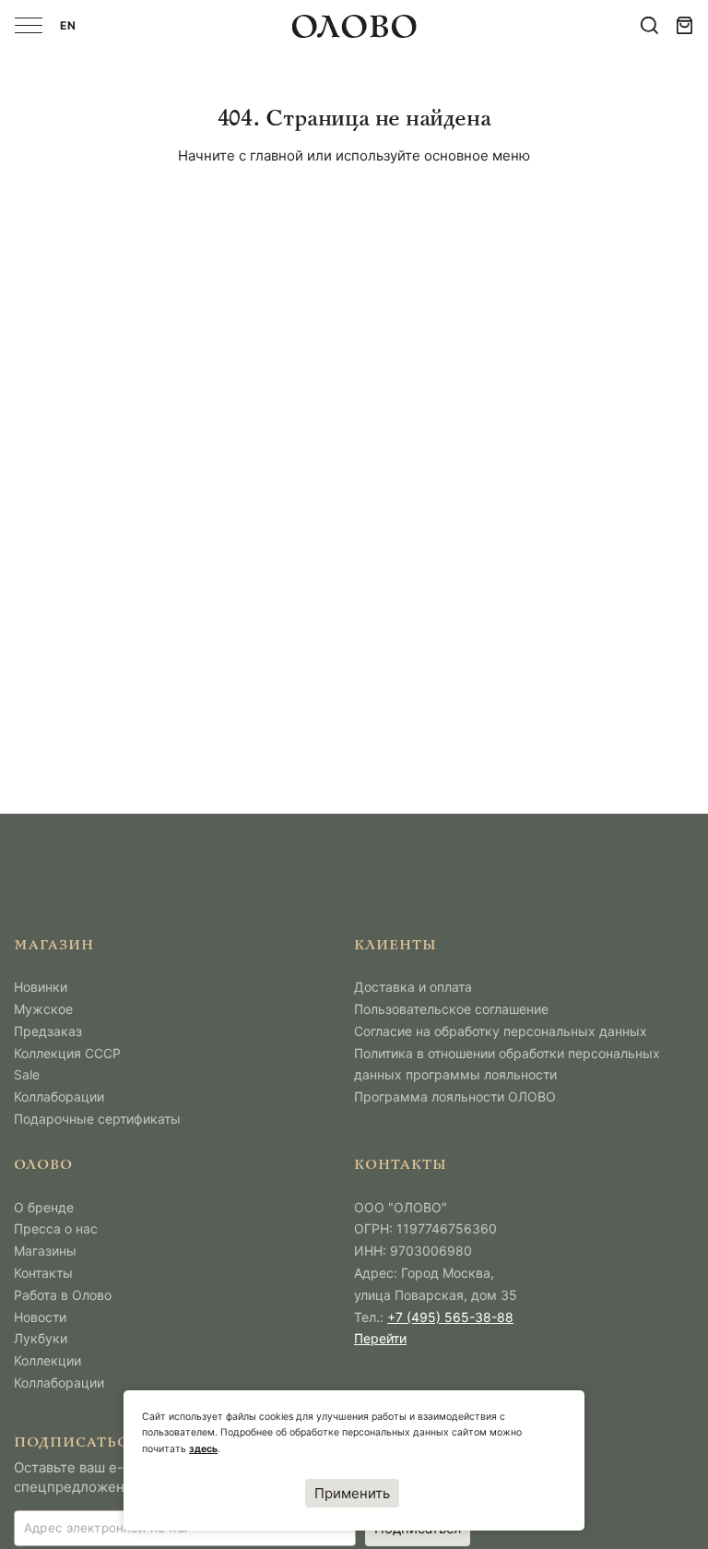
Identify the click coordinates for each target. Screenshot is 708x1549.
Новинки (40, 987)
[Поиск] (649, 25)
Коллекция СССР (67, 1053)
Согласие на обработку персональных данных (500, 1031)
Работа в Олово (63, 1295)
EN (68, 25)
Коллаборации (59, 1096)
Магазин (54, 946)
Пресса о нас (56, 1228)
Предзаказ (48, 1031)
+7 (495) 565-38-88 (450, 1317)
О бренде (44, 1207)
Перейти (380, 1338)
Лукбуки (40, 1338)
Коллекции (47, 1360)
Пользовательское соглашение (451, 1009)
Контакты (43, 1273)
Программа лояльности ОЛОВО (455, 1096)
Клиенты (395, 946)
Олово (43, 1166)
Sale (27, 1074)
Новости (40, 1317)
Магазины (45, 1250)
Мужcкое (43, 1009)
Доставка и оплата (413, 987)
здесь (203, 1449)
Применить (352, 1493)
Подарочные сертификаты (97, 1118)
